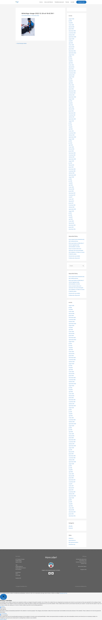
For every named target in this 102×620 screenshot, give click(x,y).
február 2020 (71, 149)
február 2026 (71, 26)
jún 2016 (70, 215)
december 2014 (72, 229)
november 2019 (72, 155)
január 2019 (71, 167)
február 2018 (71, 189)
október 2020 (71, 135)
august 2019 (71, 161)
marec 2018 (71, 187)
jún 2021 (70, 125)
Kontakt (72, 2)
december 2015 (72, 225)
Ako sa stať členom (48, 2)
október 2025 (71, 34)
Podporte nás (83, 569)
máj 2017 (70, 197)
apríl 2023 (71, 83)
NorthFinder (18, 572)
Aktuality (70, 526)
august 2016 (71, 211)
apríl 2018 (71, 185)
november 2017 (72, 195)
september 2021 (72, 119)
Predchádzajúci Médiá (21, 43)
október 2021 (71, 117)
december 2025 (72, 30)
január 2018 (71, 191)
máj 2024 (71, 60)
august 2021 (71, 121)
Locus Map (18, 575)
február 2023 (71, 87)
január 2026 (71, 28)
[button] (81, 2)
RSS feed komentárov (73, 542)
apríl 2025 (71, 43)
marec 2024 (71, 65)
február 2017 (71, 201)
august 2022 (71, 99)
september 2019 (72, 159)
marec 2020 (71, 147)
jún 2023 (70, 79)
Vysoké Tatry (83, 563)
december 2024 (72, 51)
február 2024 (71, 67)
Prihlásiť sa (71, 538)
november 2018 (72, 171)
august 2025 (71, 38)
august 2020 (71, 139)
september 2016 (72, 209)
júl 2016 (70, 213)
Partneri (67, 2)
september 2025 (72, 36)
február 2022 (71, 109)
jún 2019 (70, 163)
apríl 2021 (71, 129)
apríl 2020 (71, 145)
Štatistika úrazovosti (59, 2)
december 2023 (72, 71)
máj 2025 (71, 40)
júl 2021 (70, 123)
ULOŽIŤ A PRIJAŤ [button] (3, 619)
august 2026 (71, 18)
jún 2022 (70, 101)
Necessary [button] (2, 606)
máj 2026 (71, 22)
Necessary (3, 607)
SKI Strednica (18, 569)
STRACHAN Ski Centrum (21, 567)
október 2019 (71, 157)
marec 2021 (71, 131)
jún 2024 (70, 59)
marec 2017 (71, 199)
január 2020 (71, 151)
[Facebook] (49, 573)
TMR (16, 565)
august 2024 (71, 54)
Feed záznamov (72, 540)
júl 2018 (70, 179)
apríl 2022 (71, 105)
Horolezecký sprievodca (81, 559)
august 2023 (71, 77)
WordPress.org (72, 544)
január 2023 (71, 89)
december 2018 (72, 169)
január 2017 (71, 203)
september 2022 (72, 97)
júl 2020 (70, 141)
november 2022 (72, 93)
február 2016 (71, 223)
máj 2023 (71, 81)
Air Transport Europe (20, 559)
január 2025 (71, 48)
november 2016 (72, 205)
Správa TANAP (19, 562)
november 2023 (72, 73)
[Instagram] (52, 573)
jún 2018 (70, 181)
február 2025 (71, 46)
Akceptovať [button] (62, 593)
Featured (71, 528)
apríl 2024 (71, 63)
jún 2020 (70, 143)
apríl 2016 (71, 219)
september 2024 (72, 52)
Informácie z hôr (82, 560)
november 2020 (72, 133)
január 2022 (71, 111)
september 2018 (72, 175)
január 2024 (71, 68)
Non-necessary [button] (3, 613)
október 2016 (71, 207)
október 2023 (71, 75)
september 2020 (72, 137)
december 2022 (72, 91)
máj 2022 (71, 103)
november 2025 (72, 32)
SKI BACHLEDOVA (19, 566)
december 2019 (72, 153)
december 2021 (72, 113)
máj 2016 (70, 217)
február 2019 (71, 165)
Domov (41, 2)
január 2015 (71, 227)
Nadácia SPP (18, 578)
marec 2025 (71, 44)
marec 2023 (71, 85)
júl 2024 (70, 57)
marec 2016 (71, 221)
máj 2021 (70, 127)
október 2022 (71, 95)
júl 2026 (70, 20)
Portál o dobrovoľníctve (81, 562)
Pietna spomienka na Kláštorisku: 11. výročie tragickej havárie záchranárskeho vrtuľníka (76, 245)
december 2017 (72, 193)
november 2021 (72, 115)
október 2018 (71, 173)
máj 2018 (70, 183)
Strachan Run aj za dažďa (74, 256)
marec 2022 (71, 107)
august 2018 (71, 177)
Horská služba (19, 560)
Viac (66, 593)
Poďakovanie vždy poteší (74, 258)
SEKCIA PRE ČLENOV (82, 566)
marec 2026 (71, 24)
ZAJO (17, 573)
